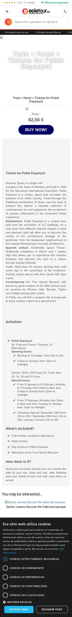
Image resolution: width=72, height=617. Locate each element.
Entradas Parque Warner (46, 32)
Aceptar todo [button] (18, 609)
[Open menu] (6, 11)
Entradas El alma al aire (14, 32)
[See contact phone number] (65, 11)
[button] (36, 602)
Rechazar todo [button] (52, 609)
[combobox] (39, 22)
